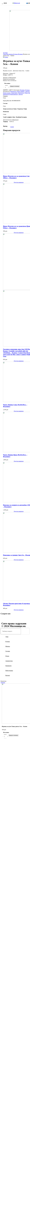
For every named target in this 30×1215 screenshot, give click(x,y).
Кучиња (15, 54)
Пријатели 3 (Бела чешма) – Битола (19, 91)
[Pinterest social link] (13, 96)
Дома (4, 54)
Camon (12, 126)
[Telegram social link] (16, 96)
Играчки (20, 54)
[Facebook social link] (9, 96)
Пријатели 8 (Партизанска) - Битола (13, 94)
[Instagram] (7, 618)
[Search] (27, 631)
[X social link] (11, 96)
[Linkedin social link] (15, 96)
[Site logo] (16, 3)
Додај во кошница (14, 86)
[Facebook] (3, 618)
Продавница (9, 54)
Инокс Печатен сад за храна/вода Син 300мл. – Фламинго (16, 177)
